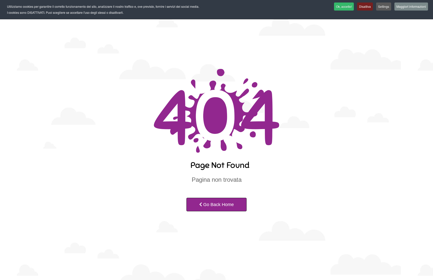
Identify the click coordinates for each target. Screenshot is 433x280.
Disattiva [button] (365, 6)
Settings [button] (383, 6)
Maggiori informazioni (411, 6)
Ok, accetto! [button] (344, 6)
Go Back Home (218, 204)
